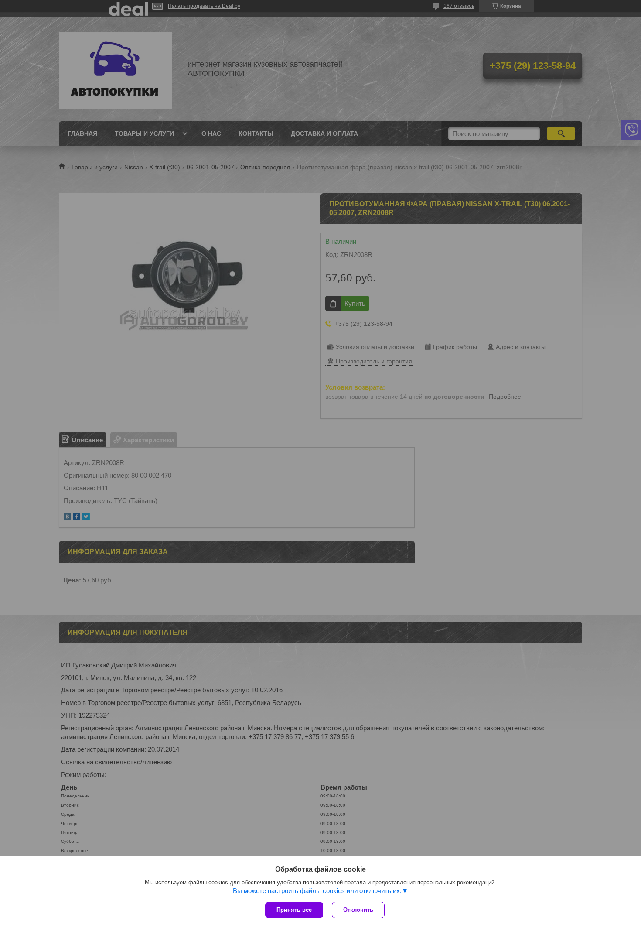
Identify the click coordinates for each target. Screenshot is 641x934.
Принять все (294, 910)
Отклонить (358, 910)
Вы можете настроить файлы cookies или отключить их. (317, 890)
